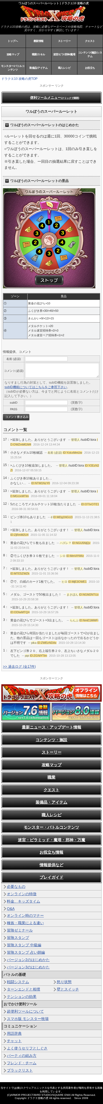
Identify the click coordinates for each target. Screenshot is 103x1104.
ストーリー (64, 40)
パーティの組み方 (21, 1055)
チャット (14, 1041)
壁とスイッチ (68, 989)
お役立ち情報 (51, 852)
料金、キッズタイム (23, 901)
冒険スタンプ (18, 937)
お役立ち (90, 67)
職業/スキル (38, 54)
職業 (51, 777)
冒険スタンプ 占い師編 (26, 952)
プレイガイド (51, 877)
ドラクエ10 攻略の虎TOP (19, 79)
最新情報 (39, 40)
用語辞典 (14, 1033)
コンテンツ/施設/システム (90, 54)
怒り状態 (64, 982)
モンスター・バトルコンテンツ (51, 827)
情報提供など (51, 865)
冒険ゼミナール (20, 930)
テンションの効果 (21, 996)
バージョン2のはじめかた (28, 960)
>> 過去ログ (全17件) (19, 667)
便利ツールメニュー (54, 98)
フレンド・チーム (21, 1063)
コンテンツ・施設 (51, 739)
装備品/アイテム (38, 67)
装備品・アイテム (51, 802)
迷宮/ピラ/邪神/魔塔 (64, 54)
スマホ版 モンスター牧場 (28, 1019)
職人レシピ (64, 67)
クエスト (90, 40)
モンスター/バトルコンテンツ (12, 68)
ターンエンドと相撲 (23, 989)
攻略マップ (13, 54)
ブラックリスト (20, 1070)
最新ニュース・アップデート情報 (51, 727)
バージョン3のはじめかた (28, 967)
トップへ (13, 40)
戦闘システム (18, 982)
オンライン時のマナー (25, 915)
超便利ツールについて (25, 1011)
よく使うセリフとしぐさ (27, 1048)
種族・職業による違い (25, 923)
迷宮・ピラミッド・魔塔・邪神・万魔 (51, 840)
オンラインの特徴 (21, 894)
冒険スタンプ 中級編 (24, 945)
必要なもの (16, 886)
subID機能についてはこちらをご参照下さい (35, 387)
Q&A (11, 909)
